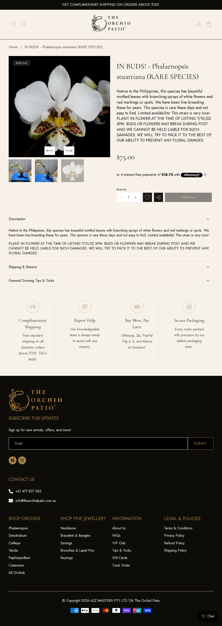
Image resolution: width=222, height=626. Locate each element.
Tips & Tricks (121, 550)
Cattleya (14, 543)
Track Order (121, 565)
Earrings (66, 543)
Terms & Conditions (178, 528)
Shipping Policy (175, 550)
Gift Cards (119, 557)
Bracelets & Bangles (75, 535)
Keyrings (66, 557)
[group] (20, 170)
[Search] (24, 24)
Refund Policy (174, 543)
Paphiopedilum (19, 557)
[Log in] (198, 24)
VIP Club (119, 543)
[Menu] (13, 24)
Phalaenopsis (18, 528)
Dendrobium (18, 535)
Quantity (121, 189)
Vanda (13, 550)
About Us (119, 528)
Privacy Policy (174, 535)
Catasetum (16, 565)
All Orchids (17, 572)
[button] (209, 24)
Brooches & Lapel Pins (77, 550)
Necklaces (68, 528)
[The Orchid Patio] (111, 24)
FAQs (116, 535)
